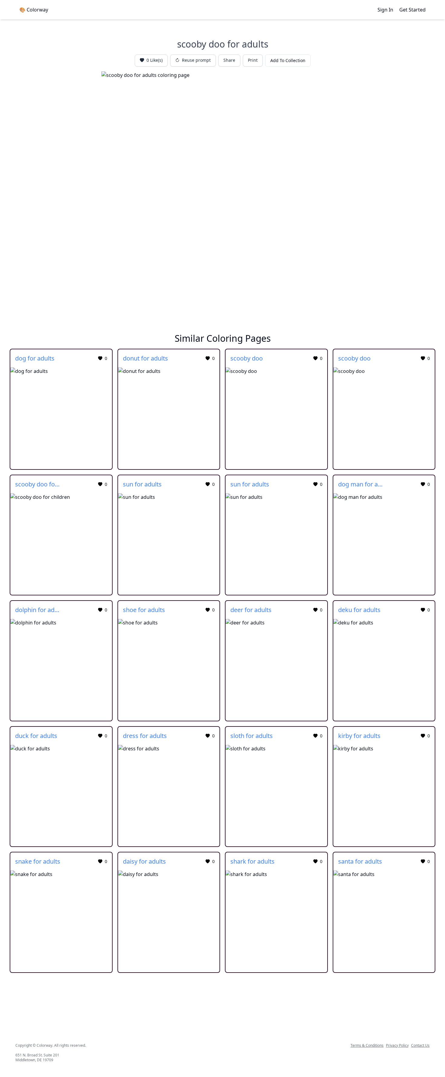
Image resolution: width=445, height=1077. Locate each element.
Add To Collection (287, 60)
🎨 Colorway (33, 9)
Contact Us (420, 1045)
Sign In (385, 9)
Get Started (412, 9)
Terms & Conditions (367, 1045)
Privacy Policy (397, 1045)
